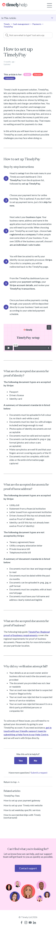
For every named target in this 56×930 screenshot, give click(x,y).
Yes (21, 760)
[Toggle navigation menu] (49, 5)
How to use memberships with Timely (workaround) (22, 816)
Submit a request (39, 772)
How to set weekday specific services (22, 810)
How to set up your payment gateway (22, 800)
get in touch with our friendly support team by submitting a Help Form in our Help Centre (28, 731)
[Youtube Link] (30, 922)
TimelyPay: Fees (12, 795)
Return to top (10, 782)
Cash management (21, 24)
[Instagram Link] (25, 922)
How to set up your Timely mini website (23, 805)
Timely (7, 24)
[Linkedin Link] (34, 922)
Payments (37, 24)
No (35, 760)
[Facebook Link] (21, 922)
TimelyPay (8, 27)
